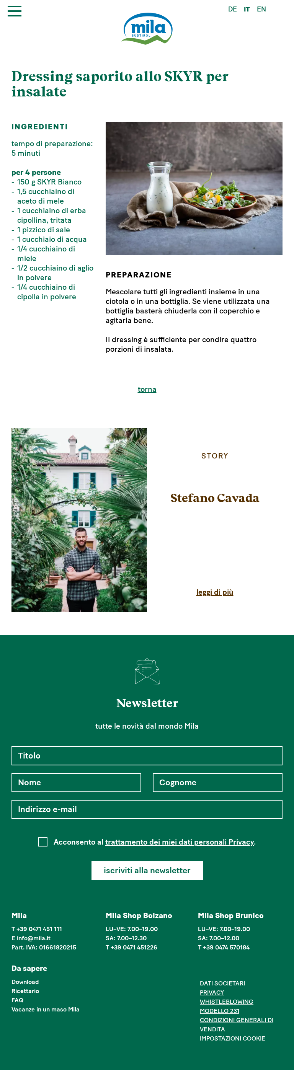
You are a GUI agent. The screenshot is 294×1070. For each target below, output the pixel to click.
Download (25, 981)
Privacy (212, 992)
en (261, 9)
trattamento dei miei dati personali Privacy (179, 842)
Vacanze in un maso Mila (45, 1009)
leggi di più (215, 592)
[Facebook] (204, 969)
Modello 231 (219, 1011)
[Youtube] (239, 969)
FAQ (17, 1000)
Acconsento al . (155, 842)
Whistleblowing (226, 1001)
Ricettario (25, 991)
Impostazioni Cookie (232, 1038)
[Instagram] (215, 969)
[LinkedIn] (227, 969)
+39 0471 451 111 (39, 929)
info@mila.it (34, 938)
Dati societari (222, 983)
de (232, 9)
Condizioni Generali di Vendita (236, 1024)
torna (147, 389)
